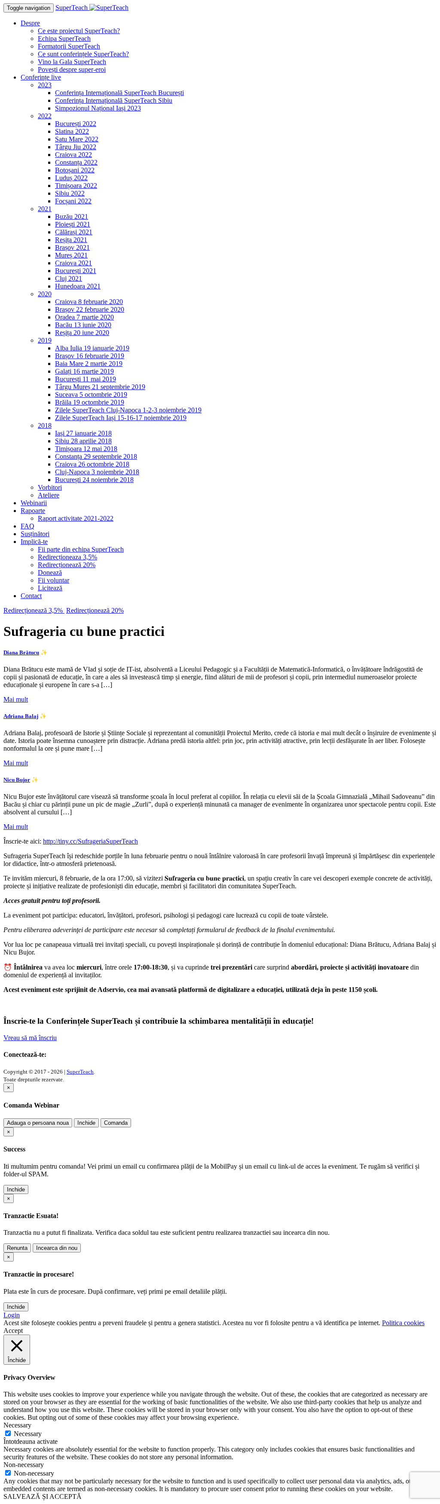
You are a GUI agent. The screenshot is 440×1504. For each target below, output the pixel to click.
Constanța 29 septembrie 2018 (96, 456)
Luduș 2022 (71, 177)
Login (11, 1315)
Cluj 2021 (68, 278)
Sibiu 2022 (70, 193)
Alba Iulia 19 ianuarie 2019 (92, 348)
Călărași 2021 (73, 232)
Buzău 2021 (71, 216)
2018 (45, 425)
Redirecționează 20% (66, 564)
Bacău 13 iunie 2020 (83, 324)
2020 (45, 294)
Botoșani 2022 (75, 170)
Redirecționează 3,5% (33, 610)
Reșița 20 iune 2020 (82, 332)
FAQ (27, 526)
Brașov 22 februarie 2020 (89, 309)
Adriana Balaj (20, 716)
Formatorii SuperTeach (69, 46)
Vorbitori (50, 487)
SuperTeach (80, 1071)
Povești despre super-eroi (72, 69)
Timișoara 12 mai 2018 (86, 448)
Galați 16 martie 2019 (84, 371)
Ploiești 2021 (72, 224)
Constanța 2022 (76, 162)
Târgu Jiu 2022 (75, 146)
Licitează (50, 588)
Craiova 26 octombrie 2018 (92, 464)
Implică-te (34, 541)
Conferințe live (41, 77)
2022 (45, 116)
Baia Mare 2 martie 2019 (88, 363)
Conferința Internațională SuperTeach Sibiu (113, 100)
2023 (45, 85)
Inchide (86, 1123)
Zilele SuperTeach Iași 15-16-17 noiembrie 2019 (120, 417)
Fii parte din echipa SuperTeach (81, 549)
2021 (45, 208)
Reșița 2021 (71, 239)
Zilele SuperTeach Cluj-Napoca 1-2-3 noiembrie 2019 (128, 410)
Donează (50, 572)
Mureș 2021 (71, 255)
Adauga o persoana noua (38, 1123)
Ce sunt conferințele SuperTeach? (83, 54)
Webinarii (34, 502)
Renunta (17, 1248)
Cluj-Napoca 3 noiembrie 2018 (97, 472)
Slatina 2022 (72, 131)
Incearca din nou (56, 1248)
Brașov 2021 (72, 247)
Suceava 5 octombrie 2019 (91, 394)
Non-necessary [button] (23, 1464)
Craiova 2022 (73, 154)
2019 (45, 340)
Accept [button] (13, 1330)
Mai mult (15, 699)
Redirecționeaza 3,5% (67, 557)
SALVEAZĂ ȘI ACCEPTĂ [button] (42, 1496)
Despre (30, 23)
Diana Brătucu (21, 652)
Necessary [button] (17, 1425)
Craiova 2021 (73, 263)
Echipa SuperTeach (64, 38)
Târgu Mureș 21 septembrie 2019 (100, 386)
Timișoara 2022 (76, 185)
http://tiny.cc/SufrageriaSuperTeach (90, 841)
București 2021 (75, 270)
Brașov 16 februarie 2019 (89, 355)
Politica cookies (403, 1322)
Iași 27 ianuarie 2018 (83, 433)
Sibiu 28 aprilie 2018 (83, 441)
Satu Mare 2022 (76, 139)
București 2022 (75, 123)
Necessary (28, 1433)
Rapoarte (33, 510)
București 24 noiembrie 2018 (94, 479)
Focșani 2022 (73, 201)
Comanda (116, 1123)
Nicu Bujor (16, 780)
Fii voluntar (53, 580)
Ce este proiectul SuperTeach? (79, 30)
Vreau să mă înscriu (30, 1037)
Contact (31, 595)
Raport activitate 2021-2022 (75, 518)
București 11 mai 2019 (85, 379)
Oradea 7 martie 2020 (84, 317)
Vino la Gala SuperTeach (72, 61)
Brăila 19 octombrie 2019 (89, 402)
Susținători (35, 533)
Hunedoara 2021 (78, 286)
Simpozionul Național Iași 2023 (98, 108)
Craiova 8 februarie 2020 (89, 301)
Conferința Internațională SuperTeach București (119, 92)
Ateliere (48, 495)
